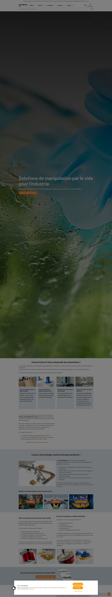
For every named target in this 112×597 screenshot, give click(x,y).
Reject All (78, 587)
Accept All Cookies (78, 584)
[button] (14, 588)
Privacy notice (31, 588)
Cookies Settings (78, 591)
